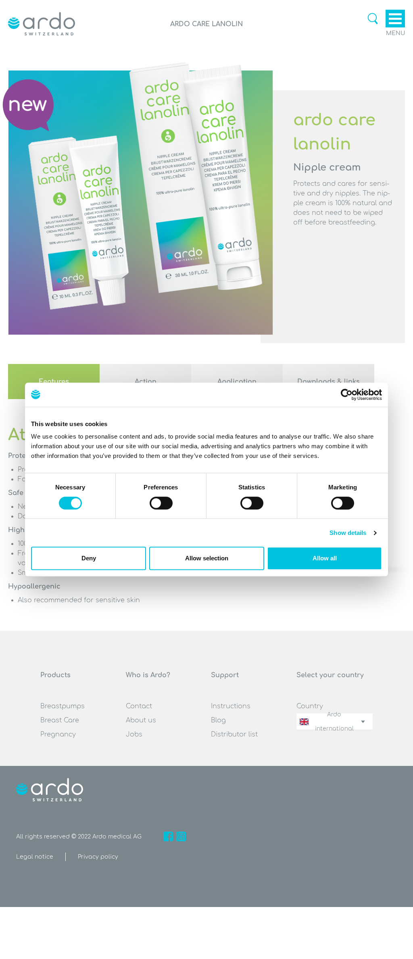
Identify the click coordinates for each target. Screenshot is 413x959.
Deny (88, 558)
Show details (348, 532)
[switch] (161, 503)
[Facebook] (168, 836)
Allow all (325, 558)
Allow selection (206, 558)
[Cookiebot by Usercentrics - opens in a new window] (346, 395)
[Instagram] (181, 836)
